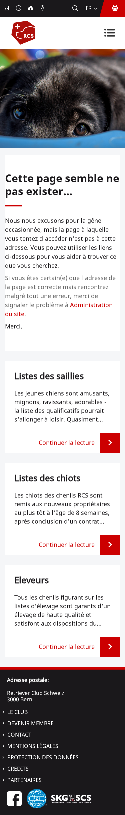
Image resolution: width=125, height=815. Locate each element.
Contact (19, 734)
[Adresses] (43, 8)
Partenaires (24, 780)
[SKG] (71, 798)
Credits (18, 768)
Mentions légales (32, 746)
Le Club (17, 712)
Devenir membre (30, 723)
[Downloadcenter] (31, 8)
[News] (7, 8)
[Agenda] (19, 8)
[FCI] (37, 798)
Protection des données (43, 757)
